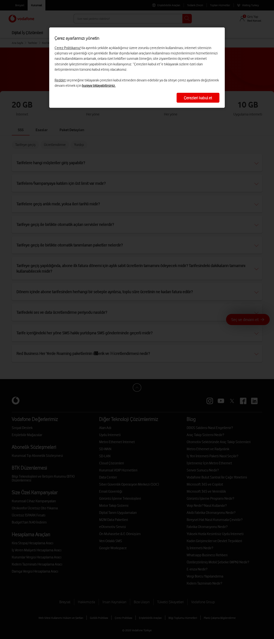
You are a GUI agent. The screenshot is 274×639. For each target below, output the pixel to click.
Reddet (60, 80)
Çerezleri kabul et (198, 97)
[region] (137, 67)
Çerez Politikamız (68, 48)
